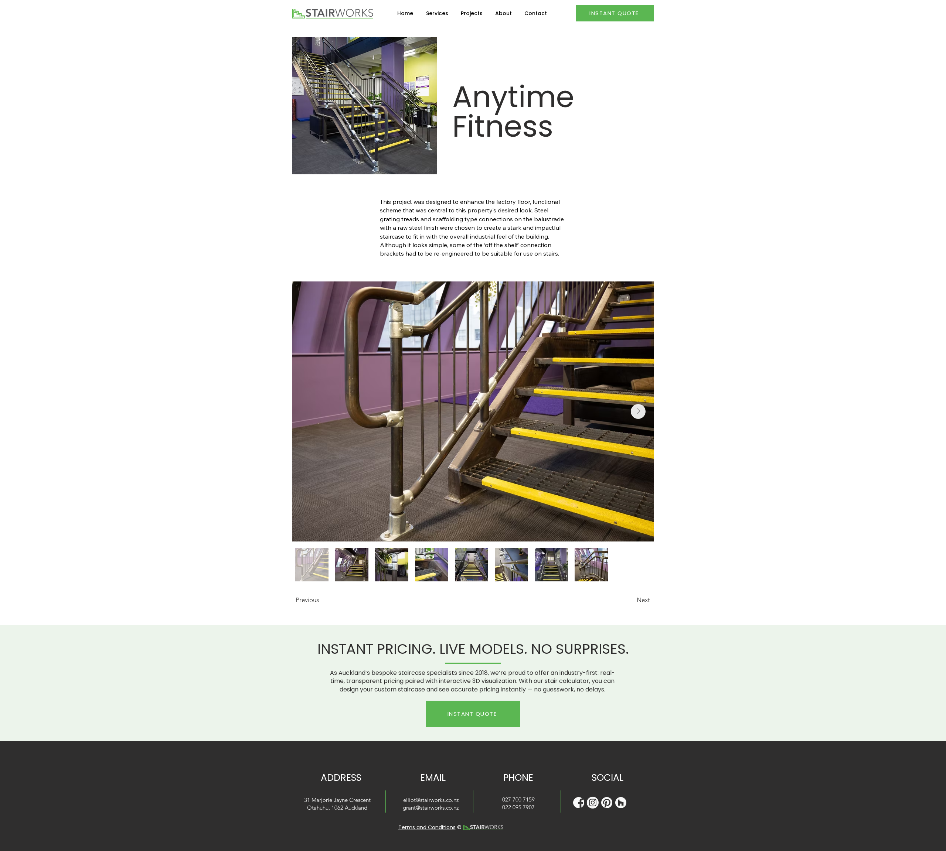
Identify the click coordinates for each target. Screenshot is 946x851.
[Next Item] (638, 411)
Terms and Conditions (427, 827)
